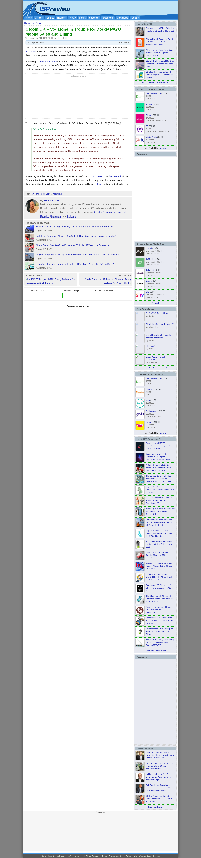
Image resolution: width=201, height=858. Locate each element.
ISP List (50, 18)
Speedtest (94, 18)
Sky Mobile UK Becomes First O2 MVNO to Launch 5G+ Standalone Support (160, 42)
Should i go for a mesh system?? (160, 324)
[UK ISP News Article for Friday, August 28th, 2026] (140, 46)
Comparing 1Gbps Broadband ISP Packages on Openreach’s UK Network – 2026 (159, 522)
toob (148, 400)
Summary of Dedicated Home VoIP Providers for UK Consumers (158, 610)
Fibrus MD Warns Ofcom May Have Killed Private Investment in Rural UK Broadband (160, 755)
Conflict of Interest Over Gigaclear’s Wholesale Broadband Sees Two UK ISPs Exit (78, 254)
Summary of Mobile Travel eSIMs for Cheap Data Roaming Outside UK (160, 511)
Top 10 (72, 18)
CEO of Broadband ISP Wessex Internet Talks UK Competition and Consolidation (159, 766)
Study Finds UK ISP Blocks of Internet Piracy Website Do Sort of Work (108, 281)
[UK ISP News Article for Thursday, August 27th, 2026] (140, 79)
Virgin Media (151, 137)
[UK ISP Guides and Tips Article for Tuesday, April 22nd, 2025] (140, 559)
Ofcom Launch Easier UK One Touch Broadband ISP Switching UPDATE (160, 620)
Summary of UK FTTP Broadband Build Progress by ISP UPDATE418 (158, 446)
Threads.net (56, 215)
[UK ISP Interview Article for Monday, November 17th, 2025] (140, 781)
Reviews (61, 18)
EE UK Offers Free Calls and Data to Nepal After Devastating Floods (159, 74)
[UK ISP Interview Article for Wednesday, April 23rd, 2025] (140, 803)
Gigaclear (150, 389)
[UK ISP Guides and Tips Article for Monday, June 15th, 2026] (140, 505)
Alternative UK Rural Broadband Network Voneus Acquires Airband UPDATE (160, 53)
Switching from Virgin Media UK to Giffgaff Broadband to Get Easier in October (76, 236)
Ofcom (42, 61)
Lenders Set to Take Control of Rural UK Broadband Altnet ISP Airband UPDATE (76, 264)
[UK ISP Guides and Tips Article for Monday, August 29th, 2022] (140, 472)
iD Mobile (150, 259)
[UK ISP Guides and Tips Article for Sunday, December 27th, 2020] (140, 570)
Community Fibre (153, 93)
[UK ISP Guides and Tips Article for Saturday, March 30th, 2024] (140, 646)
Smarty (149, 281)
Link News (39, 42)
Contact (135, 18)
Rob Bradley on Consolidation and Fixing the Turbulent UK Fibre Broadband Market (159, 788)
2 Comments (123, 42)
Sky (147, 292)
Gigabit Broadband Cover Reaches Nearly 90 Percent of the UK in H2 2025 (159, 533)
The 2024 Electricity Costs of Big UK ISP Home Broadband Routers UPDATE (160, 642)
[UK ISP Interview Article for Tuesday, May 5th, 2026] (140, 759)
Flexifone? (150, 346)
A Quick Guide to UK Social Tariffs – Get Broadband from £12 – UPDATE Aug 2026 (158, 467)
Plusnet (149, 115)
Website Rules (145, 856)
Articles (39, 18)
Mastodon (110, 212)
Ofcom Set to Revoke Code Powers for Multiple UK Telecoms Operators (72, 245)
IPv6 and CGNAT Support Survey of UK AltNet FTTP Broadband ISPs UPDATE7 (160, 577)
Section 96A (115, 176)
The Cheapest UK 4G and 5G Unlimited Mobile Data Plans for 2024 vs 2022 (159, 599)
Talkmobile (150, 270)
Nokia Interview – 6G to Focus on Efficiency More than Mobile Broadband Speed (159, 777)
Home (29, 18)
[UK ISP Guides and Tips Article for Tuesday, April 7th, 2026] (140, 526)
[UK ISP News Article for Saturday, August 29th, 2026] (140, 35)
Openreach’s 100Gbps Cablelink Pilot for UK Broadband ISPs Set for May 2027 (160, 31)
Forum (82, 18)
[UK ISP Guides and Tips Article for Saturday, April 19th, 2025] (140, 592)
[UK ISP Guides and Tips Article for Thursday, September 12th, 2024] (140, 625)
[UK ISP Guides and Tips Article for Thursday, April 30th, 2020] (140, 450)
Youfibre (149, 104)
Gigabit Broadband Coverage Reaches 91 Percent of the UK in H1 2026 (160, 489)
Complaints (122, 18)
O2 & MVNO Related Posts (157, 313)
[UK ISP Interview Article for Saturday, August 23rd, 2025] (140, 792)
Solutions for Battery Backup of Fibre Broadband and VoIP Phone (159, 631)
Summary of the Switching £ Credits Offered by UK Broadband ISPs (158, 555)
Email (30, 42)
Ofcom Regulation (41, 193)
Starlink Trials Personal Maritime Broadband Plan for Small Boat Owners (160, 63)
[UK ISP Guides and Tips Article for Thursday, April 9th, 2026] (140, 515)
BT (147, 126)
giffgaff (149, 248)
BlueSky (44, 215)
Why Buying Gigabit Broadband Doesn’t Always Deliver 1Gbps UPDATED (159, 566)
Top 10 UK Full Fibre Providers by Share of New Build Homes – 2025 (159, 544)
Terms (104, 856)
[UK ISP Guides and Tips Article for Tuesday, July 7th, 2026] (140, 494)
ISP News (36, 23)
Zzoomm (150, 422)
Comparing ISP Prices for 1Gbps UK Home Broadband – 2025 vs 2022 (160, 588)
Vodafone (30, 51)
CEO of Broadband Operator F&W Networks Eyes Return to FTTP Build (159, 799)
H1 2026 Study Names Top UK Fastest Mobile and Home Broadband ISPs (159, 500)
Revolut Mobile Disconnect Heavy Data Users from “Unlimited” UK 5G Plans (75, 226)
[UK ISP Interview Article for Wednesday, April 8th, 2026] (140, 770)
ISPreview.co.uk (74, 856)
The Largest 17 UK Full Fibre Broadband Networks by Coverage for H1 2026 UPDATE (159, 478)
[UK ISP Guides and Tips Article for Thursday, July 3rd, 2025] (140, 548)
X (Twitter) (99, 212)
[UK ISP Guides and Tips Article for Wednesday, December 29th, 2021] (140, 636)
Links (135, 856)
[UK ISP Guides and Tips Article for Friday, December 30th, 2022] (140, 614)
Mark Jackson (51, 200)
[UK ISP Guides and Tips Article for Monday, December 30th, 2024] (140, 603)
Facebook (122, 212)
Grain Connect (152, 411)
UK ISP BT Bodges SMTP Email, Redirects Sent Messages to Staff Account (51, 281)
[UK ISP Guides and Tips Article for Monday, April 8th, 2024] (140, 581)
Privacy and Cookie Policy (120, 856)
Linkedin (71, 215)
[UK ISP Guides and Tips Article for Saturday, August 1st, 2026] (140, 483)
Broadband (108, 18)
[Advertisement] (127, 8)
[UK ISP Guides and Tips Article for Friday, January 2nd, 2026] (140, 537)
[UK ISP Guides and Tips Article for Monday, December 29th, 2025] (140, 461)
